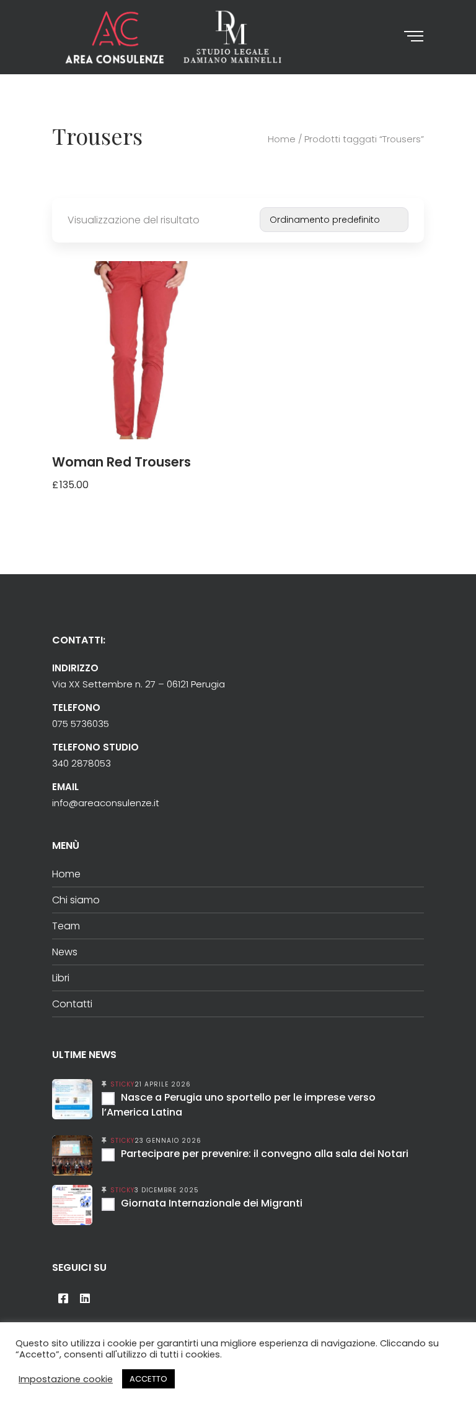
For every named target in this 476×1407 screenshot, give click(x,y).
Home (282, 139)
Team (66, 926)
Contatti (72, 1004)
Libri (60, 978)
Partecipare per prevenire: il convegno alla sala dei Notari (264, 1154)
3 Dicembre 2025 (166, 1190)
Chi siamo (76, 900)
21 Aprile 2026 (162, 1084)
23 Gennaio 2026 (167, 1140)
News (64, 952)
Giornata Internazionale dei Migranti (211, 1203)
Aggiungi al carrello (102, 501)
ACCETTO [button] (148, 1379)
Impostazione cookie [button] (66, 1379)
